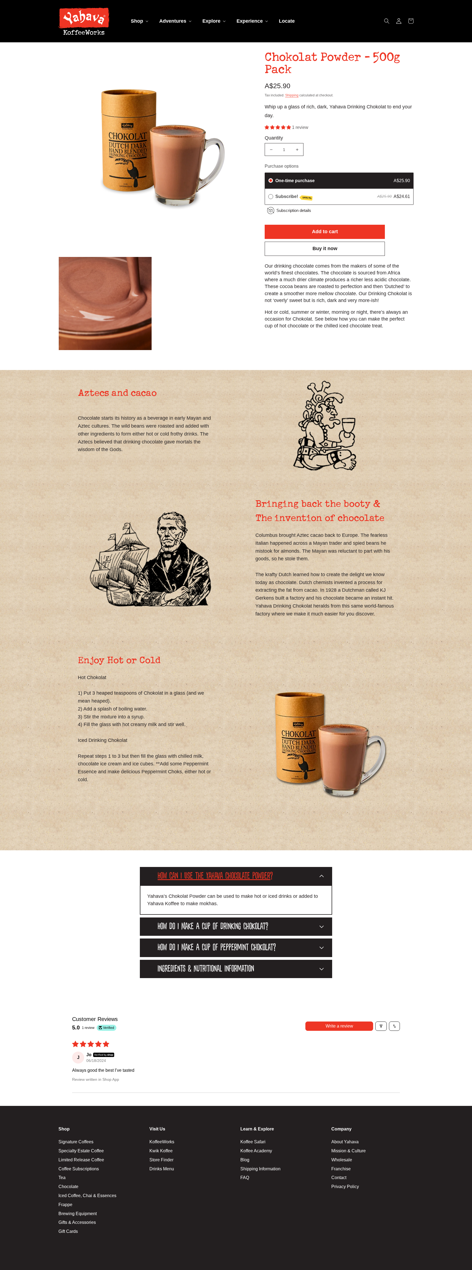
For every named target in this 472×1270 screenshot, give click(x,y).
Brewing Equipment (77, 1213)
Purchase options (282, 166)
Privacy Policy (345, 1186)
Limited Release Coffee (81, 1159)
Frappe (65, 1204)
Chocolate (68, 1186)
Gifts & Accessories (77, 1222)
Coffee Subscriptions (78, 1169)
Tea (62, 1177)
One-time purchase (295, 180)
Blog (244, 1159)
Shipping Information (260, 1169)
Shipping (292, 95)
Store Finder (161, 1159)
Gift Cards (68, 1231)
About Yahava (345, 1141)
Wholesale (341, 1159)
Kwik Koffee (161, 1150)
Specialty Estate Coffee (81, 1150)
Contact (338, 1177)
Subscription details (293, 210)
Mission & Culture (348, 1150)
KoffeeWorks (161, 1141)
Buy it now (324, 248)
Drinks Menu (161, 1169)
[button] (139, 21)
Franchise (341, 1169)
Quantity (274, 138)
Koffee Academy (256, 1150)
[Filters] (381, 1026)
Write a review (339, 1026)
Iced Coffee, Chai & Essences (87, 1195)
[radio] (270, 180)
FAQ (244, 1177)
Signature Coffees (75, 1141)
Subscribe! (293, 196)
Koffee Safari (253, 1141)
